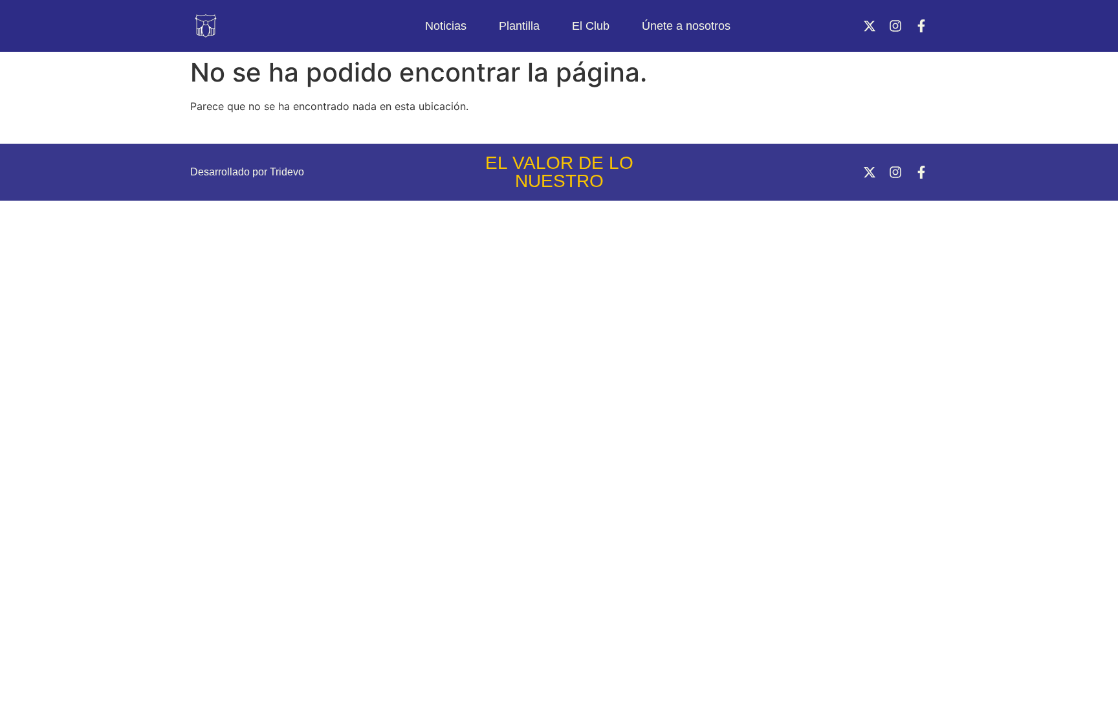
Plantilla (519, 25)
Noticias (445, 25)
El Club (590, 25)
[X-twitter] (869, 25)
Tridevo (287, 171)
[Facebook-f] (921, 25)
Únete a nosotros (686, 25)
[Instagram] (895, 25)
